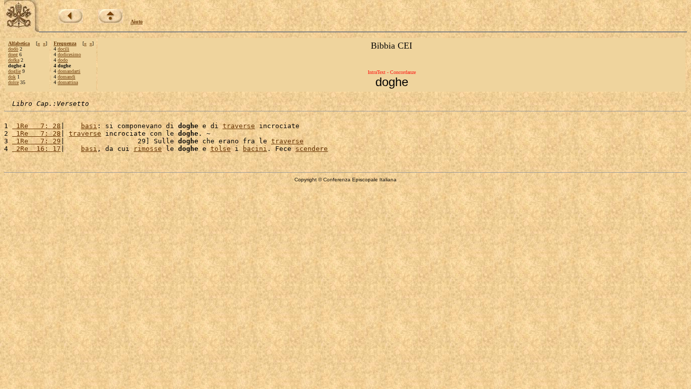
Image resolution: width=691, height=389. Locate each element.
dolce (13, 82)
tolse (220, 148)
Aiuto (137, 21)
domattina (68, 82)
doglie (14, 71)
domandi (66, 77)
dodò (13, 49)
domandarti (69, 71)
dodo (63, 60)
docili (63, 49)
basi (89, 126)
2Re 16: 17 (36, 148)
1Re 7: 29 (36, 141)
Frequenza (65, 43)
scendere (311, 148)
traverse (239, 126)
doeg (13, 54)
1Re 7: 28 (36, 126)
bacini (255, 148)
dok (12, 77)
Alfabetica (19, 43)
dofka (13, 60)
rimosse (148, 148)
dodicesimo (69, 54)
